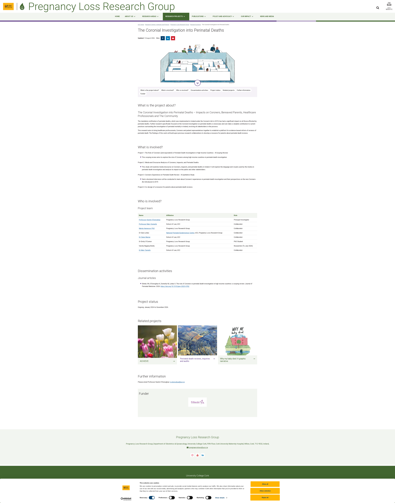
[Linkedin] (202, 455)
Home (117, 16)
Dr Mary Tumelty (145, 250)
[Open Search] (377, 7)
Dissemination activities (199, 90)
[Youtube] (197, 455)
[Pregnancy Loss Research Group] (23, 6)
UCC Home (141, 24)
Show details (220, 498)
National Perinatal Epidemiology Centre (180, 233)
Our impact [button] (246, 16)
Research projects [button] (174, 16)
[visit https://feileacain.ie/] (197, 402)
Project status (215, 90)
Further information (243, 90)
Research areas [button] (149, 16)
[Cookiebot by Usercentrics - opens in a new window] (126, 499)
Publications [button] (198, 16)
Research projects (195, 24)
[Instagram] (192, 455)
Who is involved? (182, 90)
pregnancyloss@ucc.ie (198, 447)
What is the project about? (149, 90)
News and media (267, 16)
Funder (142, 94)
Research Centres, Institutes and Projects (157, 24)
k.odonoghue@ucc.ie (177, 382)
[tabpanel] (197, 63)
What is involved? (167, 90)
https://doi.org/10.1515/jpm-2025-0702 (175, 286)
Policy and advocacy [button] (222, 16)
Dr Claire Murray (144, 237)
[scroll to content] (197, 83)
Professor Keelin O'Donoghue (149, 220)
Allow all (265, 484)
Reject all (265, 497)
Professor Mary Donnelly (148, 224)
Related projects (229, 90)
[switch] (172, 497)
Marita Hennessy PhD (147, 228)
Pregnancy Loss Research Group (179, 24)
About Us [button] (129, 16)
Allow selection (265, 491)
